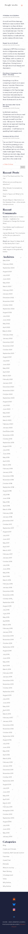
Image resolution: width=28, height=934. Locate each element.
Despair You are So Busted (10, 43)
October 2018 (7, 483)
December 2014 (8, 636)
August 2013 (7, 695)
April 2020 (6, 416)
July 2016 (6, 565)
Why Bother (7, 882)
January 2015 (7, 632)
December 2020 (8, 387)
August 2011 (7, 784)
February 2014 (8, 673)
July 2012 (6, 744)
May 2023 (6, 283)
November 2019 (8, 435)
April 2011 (6, 799)
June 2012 (6, 747)
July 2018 (6, 494)
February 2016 (8, 584)
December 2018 (8, 476)
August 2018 (7, 491)
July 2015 (6, 610)
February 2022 (8, 335)
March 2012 (7, 758)
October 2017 (7, 524)
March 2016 (7, 580)
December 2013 (8, 680)
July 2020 (6, 405)
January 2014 (7, 677)
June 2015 (6, 613)
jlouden (6, 17)
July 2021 (6, 361)
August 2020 (7, 402)
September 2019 (8, 442)
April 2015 (6, 621)
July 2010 (6, 825)
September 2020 (8, 398)
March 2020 (7, 420)
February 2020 (8, 424)
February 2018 (8, 513)
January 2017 (7, 558)
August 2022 (7, 312)
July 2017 (6, 535)
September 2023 (8, 268)
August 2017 (7, 532)
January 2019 (7, 472)
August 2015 (7, 606)
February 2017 (7, 554)
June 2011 (6, 792)
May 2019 (6, 457)
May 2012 (6, 751)
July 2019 (6, 450)
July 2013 (6, 699)
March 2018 (7, 509)
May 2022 (6, 323)
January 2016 (7, 587)
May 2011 (6, 796)
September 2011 (8, 781)
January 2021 (7, 383)
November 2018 (8, 480)
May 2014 (6, 662)
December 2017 (8, 520)
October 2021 (7, 350)
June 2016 (6, 569)
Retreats (6, 864)
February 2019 (8, 468)
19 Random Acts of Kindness (11, 15)
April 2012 (6, 755)
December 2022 (8, 297)
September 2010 (8, 818)
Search (22, 167)
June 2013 (6, 703)
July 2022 (6, 316)
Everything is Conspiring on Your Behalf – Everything (12, 74)
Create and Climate (9, 849)
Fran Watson (7, 227)
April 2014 (6, 665)
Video (5, 879)
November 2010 (8, 810)
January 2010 (7, 836)
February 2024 (8, 264)
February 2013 (8, 717)
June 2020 (6, 409)
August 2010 (7, 822)
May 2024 (6, 260)
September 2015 (8, 602)
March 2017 (7, 550)
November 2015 (8, 595)
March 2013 (7, 714)
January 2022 (7, 338)
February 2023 (8, 290)
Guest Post (7, 860)
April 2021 (6, 372)
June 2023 (6, 279)
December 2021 (8, 342)
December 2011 (8, 770)
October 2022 (7, 305)
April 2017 (6, 547)
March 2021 (7, 376)
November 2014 (8, 639)
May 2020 (6, 413)
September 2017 (8, 528)
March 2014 (7, 669)
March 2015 (7, 625)
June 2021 (6, 364)
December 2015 (8, 591)
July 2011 (6, 788)
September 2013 (8, 691)
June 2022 (6, 320)
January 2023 (7, 294)
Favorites (17, 17)
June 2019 (6, 454)
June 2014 (6, 658)
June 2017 (6, 539)
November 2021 (8, 346)
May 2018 (6, 502)
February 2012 (8, 762)
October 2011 (7, 777)
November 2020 (8, 390)
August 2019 (7, 446)
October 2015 (7, 599)
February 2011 (7, 807)
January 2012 (7, 766)
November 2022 (8, 301)
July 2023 (6, 275)
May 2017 (6, 543)
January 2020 (8, 428)
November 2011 (8, 773)
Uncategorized (8, 875)
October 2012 (7, 732)
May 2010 (6, 833)
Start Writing (7, 871)
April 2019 (6, 461)
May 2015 (6, 617)
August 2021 (7, 357)
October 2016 (7, 561)
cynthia (5, 247)
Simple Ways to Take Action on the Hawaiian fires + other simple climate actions (14, 202)
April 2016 (6, 576)
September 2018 (8, 487)
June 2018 (6, 498)
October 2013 (7, 688)
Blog (4, 845)
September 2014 (8, 647)
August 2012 (7, 740)
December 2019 (8, 431)
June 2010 (6, 829)
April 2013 (6, 710)
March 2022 (7, 331)
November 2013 (8, 684)
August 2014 (7, 651)
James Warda (7, 233)
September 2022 (8, 309)
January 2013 (7, 721)
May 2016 (6, 573)
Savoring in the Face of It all (11, 136)
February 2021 (8, 379)
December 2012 (8, 725)
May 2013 (6, 706)
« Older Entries (8, 164)
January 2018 (7, 517)
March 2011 (7, 803)
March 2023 (7, 286)
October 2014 (7, 643)
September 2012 (8, 736)
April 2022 (6, 327)
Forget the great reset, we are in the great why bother (13, 250)
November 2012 (8, 729)
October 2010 (7, 814)
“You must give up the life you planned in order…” (14, 235)
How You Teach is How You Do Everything (11, 105)
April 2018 (6, 506)
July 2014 (6, 654)
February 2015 (8, 628)
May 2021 (6, 368)
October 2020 (8, 394)
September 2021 (8, 353)
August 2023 (7, 271)
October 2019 (7, 439)
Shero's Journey (8, 868)
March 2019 (7, 465)
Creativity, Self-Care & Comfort (13, 853)
